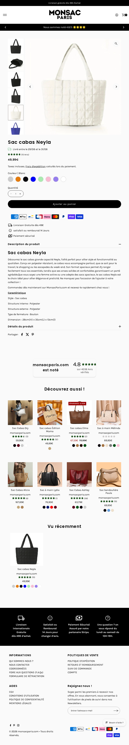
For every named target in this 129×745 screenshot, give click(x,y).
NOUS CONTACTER (19, 664)
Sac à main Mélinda (108, 428)
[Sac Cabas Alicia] (20, 474)
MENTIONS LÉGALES (20, 703)
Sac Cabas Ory (20, 428)
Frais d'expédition (35, 166)
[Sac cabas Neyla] (26, 549)
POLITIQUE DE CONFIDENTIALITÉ (26, 699)
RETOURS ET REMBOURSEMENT (85, 664)
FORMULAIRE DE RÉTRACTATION (26, 676)
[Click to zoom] (116, 43)
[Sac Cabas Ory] (20, 412)
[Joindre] (116, 711)
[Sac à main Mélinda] (108, 412)
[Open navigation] (5, 15)
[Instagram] (18, 725)
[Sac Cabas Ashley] (79, 474)
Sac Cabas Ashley (79, 489)
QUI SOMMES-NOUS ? (21, 660)
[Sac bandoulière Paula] (108, 474)
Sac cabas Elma (79, 428)
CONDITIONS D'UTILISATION (24, 695)
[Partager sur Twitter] (27, 334)
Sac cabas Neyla (26, 569)
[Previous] (5, 27)
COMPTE (72, 672)
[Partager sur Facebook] (22, 334)
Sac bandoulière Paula (108, 491)
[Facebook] (10, 725)
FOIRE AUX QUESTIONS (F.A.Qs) (26, 672)
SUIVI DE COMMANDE (80, 668)
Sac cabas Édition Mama (49, 430)
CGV (11, 691)
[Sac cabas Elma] (79, 412)
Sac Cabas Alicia (20, 489)
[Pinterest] (14, 725)
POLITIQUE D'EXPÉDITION (81, 660)
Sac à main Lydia (49, 489)
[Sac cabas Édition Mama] (49, 412)
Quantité (13, 187)
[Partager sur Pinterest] (32, 334)
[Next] (123, 27)
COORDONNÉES (18, 668)
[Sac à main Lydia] (49, 474)
